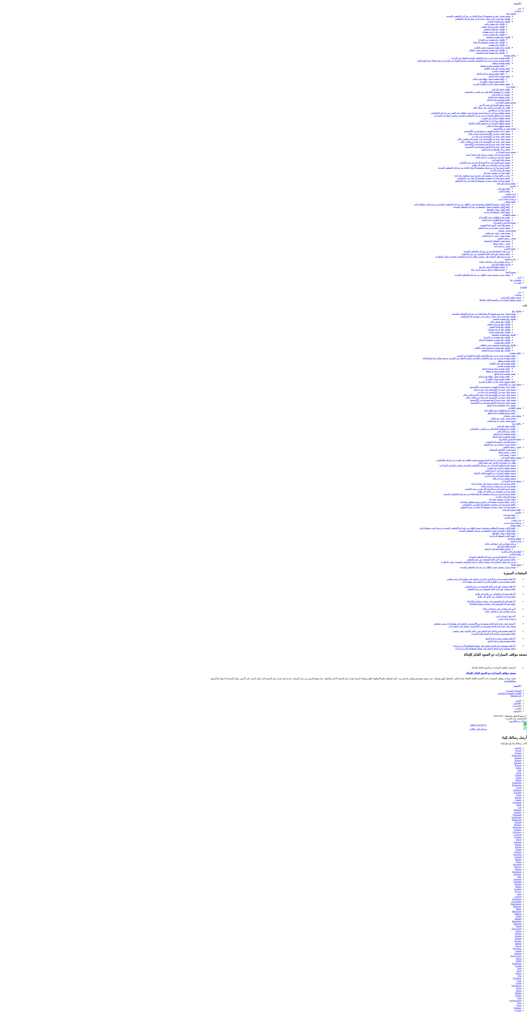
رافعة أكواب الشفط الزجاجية (497, 212)
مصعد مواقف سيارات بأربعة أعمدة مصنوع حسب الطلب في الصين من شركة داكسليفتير (470, 113)
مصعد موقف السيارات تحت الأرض (494, 105)
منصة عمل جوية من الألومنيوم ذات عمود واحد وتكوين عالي (483, 139)
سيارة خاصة (510, 259)
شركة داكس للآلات (478, 729)
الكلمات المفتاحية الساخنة (509, 693)
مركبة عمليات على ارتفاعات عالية (494, 262)
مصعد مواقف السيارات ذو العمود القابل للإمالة (489, 123)
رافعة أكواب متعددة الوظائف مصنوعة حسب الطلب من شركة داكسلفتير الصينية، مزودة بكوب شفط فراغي (462, 204)
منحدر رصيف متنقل (501, 243)
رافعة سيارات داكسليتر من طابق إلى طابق (491, 165)
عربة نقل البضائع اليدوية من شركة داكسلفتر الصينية (487, 251)
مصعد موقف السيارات (505, 102)
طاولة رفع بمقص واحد (495, 24)
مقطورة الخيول (514, 538)
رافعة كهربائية (504, 188)
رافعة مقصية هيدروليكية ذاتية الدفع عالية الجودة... (493, 633)
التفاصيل (507, 681)
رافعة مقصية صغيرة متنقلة (492, 66)
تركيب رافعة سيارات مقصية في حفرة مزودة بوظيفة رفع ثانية (482, 175)
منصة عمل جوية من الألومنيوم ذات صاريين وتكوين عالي (485, 141)
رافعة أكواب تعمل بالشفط (498, 209)
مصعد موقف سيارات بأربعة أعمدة (495, 121)
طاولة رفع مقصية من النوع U (491, 40)
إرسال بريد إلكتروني (518, 721)
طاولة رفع (511, 13)
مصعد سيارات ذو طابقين (499, 110)
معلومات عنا (515, 280)
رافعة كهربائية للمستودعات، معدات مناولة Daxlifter (493, 604)
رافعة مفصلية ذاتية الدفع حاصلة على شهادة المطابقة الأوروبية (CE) (485, 648)
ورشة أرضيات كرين (507, 199)
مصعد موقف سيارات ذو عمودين (495, 118)
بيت (519, 8)
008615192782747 (478, 725)
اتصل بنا (517, 283)
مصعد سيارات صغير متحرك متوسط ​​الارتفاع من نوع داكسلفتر (482, 181)
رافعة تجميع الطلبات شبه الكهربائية (494, 217)
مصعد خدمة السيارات (506, 152)
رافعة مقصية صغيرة (501, 71)
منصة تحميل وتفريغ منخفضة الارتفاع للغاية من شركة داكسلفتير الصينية (478, 16)
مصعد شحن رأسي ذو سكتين (497, 233)
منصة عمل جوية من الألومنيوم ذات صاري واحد (489, 134)
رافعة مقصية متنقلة (501, 63)
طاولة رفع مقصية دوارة (494, 34)
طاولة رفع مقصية (497, 45)
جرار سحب (511, 194)
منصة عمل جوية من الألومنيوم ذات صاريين (491, 136)
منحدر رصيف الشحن (506, 238)
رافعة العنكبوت (509, 196)
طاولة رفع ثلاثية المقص (494, 29)
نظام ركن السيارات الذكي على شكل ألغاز (491, 107)
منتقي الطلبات (509, 215)
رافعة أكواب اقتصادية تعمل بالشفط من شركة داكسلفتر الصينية (481, 207)
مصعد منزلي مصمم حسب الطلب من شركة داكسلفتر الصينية (482, 275)
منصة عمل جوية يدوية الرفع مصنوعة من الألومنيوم (487, 144)
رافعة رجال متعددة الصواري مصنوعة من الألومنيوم (487, 131)
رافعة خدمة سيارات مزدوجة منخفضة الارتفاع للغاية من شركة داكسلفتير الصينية (474, 168)
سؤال (513, 681)
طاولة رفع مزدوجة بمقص (493, 26)
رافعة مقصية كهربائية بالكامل (497, 68)
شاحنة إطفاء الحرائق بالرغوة (492, 267)
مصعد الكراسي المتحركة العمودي (495, 225)
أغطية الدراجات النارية (511, 551)
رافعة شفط (510, 202)
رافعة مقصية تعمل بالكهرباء (492, 81)
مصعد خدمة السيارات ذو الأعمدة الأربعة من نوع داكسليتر (484, 162)
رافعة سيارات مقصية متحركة (497, 173)
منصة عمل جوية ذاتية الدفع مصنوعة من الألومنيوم (487, 147)
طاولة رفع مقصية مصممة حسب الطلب (492, 47)
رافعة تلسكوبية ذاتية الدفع (498, 100)
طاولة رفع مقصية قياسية (498, 21)
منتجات (518, 11)
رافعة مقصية (510, 55)
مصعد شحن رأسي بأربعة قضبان (496, 235)
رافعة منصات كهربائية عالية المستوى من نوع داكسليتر (485, 254)
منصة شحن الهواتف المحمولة (497, 241)
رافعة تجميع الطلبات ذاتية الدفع (496, 220)
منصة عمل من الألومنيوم (504, 128)
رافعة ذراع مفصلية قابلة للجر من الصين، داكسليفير (487, 92)
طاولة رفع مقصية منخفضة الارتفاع (489, 42)
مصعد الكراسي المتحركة (504, 222)
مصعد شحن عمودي (507, 230)
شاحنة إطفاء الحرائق (501, 264)
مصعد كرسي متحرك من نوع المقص (494, 228)
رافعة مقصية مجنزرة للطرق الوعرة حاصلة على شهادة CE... (489, 582)
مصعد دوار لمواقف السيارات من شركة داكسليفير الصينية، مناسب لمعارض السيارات (472, 115)
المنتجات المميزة (513, 691)
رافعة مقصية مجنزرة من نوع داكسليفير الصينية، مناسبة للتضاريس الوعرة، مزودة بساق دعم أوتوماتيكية (463, 60)
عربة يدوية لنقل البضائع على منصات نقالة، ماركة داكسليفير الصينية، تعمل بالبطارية (473, 256)
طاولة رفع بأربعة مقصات (493, 32)
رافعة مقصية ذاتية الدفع (499, 76)
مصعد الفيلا (511, 272)
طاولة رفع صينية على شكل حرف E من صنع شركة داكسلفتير (482, 19)
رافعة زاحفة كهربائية (501, 89)
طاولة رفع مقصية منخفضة (498, 37)
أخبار (519, 277)
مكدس (513, 186)
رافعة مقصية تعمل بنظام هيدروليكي (488, 79)
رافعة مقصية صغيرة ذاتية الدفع (491, 73)
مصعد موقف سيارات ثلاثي (498, 126)
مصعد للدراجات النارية (500, 170)
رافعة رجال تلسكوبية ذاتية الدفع (496, 149)
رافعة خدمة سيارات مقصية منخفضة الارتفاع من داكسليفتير (483, 178)
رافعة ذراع (511, 87)
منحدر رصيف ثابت (502, 246)
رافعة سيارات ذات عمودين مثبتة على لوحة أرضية (488, 154)
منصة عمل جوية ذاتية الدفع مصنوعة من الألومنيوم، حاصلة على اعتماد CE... (482, 626)
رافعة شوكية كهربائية (506, 183)
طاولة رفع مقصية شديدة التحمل (490, 53)
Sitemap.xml (516, 696)
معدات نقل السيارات (501, 160)
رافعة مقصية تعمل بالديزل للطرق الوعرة (491, 84)
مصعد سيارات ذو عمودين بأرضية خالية (493, 157)
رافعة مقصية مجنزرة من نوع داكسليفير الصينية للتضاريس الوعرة (481, 58)
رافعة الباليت (504, 191)
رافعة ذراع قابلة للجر (500, 94)
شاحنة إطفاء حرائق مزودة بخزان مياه (488, 269)
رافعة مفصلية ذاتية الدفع (499, 97)
